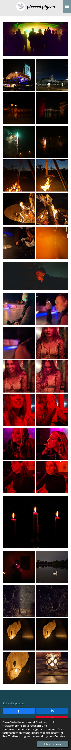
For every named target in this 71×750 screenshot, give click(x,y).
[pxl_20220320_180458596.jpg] (19, 175)
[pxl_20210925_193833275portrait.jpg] (19, 376)
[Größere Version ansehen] (35, 276)
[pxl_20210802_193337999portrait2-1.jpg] (52, 668)
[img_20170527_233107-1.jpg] (52, 242)
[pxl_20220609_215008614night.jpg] (19, 242)
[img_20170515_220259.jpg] (52, 74)
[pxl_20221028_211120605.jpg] (19, 634)
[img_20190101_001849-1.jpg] (52, 142)
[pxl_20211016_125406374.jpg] (52, 601)
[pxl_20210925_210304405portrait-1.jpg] (52, 443)
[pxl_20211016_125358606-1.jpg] (19, 601)
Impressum (18, 703)
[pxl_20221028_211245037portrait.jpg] (19, 668)
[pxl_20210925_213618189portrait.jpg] (19, 443)
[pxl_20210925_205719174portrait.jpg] (52, 410)
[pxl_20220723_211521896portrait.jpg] (19, 343)
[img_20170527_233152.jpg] (19, 108)
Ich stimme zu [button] (52, 744)
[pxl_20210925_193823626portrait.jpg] (52, 376)
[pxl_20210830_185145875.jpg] (19, 477)
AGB (5, 703)
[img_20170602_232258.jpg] (52, 108)
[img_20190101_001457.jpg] (19, 142)
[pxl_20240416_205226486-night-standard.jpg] (52, 567)
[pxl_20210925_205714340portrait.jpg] (19, 410)
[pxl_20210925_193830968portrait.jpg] (52, 343)
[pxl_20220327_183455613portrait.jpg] (52, 209)
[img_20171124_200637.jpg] (19, 74)
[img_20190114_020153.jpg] (19, 567)
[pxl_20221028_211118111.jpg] (52, 634)
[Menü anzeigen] (67, 6)
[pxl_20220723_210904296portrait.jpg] (52, 309)
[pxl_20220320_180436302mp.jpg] (52, 175)
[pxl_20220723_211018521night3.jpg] (19, 309)
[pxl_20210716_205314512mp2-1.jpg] (19, 209)
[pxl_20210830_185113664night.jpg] (52, 477)
